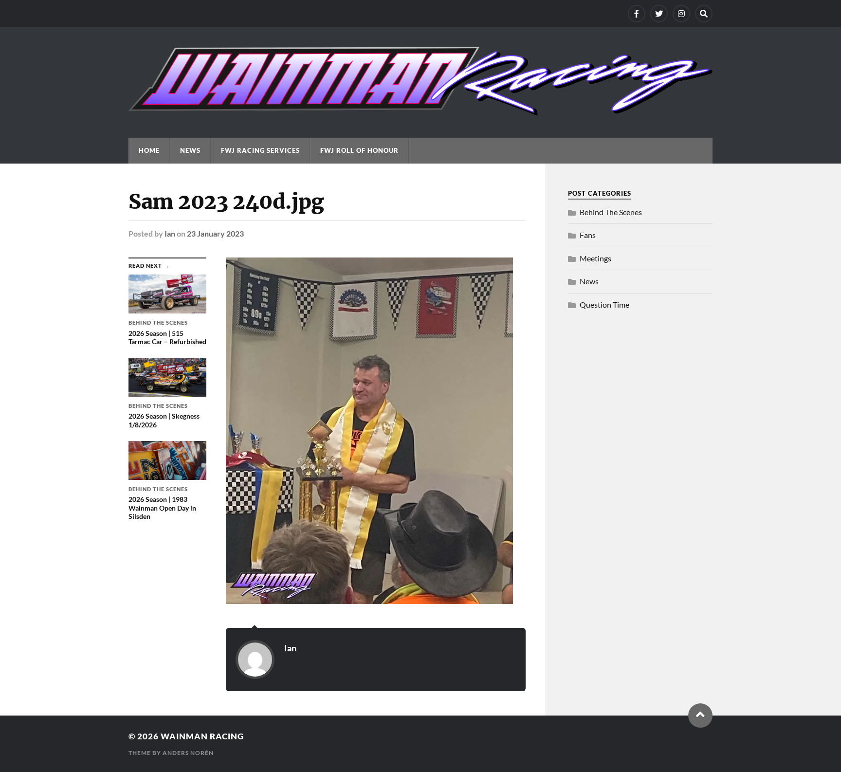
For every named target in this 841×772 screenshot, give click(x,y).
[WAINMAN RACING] (420, 111)
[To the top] (700, 715)
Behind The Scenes (611, 212)
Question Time (604, 304)
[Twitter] (659, 13)
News (190, 150)
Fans (588, 234)
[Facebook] (636, 13)
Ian (170, 233)
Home (149, 150)
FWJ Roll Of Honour (359, 150)
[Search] (704, 13)
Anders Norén (188, 752)
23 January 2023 (215, 233)
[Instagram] (681, 13)
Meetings (595, 258)
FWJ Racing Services (260, 150)
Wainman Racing (202, 736)
